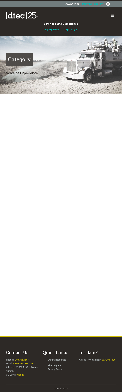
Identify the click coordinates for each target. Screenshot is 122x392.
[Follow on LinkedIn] (108, 4)
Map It (20, 374)
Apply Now (52, 29)
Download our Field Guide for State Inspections (48, 223)
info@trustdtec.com (92, 3)
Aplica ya (71, 29)
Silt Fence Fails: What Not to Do (36, 151)
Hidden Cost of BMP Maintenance (38, 296)
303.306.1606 (72, 3)
